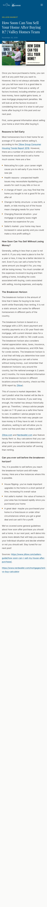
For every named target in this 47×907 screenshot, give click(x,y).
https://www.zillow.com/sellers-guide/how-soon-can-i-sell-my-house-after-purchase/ (23, 558)
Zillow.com (7, 435)
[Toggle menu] (41, 4)
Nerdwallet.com (24, 435)
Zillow (19, 385)
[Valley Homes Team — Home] (12, 5)
